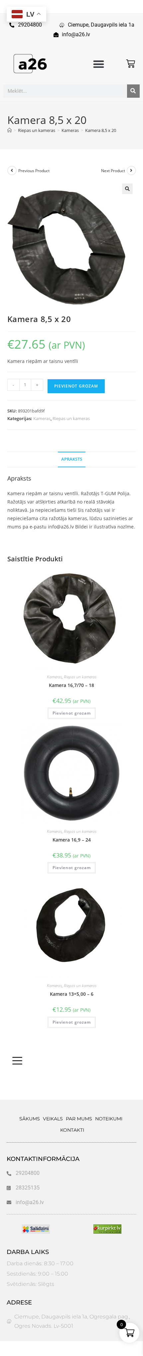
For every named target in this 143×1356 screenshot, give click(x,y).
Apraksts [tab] (71, 459)
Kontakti (72, 1130)
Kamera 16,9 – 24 (72, 840)
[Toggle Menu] (17, 1061)
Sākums (29, 1119)
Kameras (42, 418)
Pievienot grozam (76, 386)
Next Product (113, 170)
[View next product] (131, 170)
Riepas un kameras (71, 418)
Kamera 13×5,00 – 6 (71, 994)
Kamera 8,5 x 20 (100, 130)
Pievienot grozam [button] (72, 713)
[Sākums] (9, 130)
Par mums (79, 1119)
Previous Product (34, 170)
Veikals (53, 1119)
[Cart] (130, 63)
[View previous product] (12, 170)
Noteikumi (108, 1119)
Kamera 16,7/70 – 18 (71, 685)
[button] (98, 64)
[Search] (133, 91)
